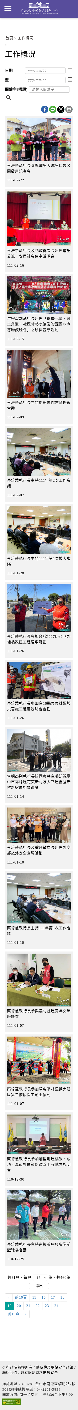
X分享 (60, 109)
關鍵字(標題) (16, 89)
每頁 (28, 1277)
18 (62, 1297)
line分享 (52, 109)
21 (28, 1306)
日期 (9, 71)
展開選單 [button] (8, 8)
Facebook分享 (44, 109)
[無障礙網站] (11, 1403)
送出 (39, 1286)
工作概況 (25, 38)
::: (6, 45)
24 (56, 1306)
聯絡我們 (9, 1373)
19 (9, 1306)
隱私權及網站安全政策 (54, 1367)
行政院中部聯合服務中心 (39, 8)
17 (53, 1297)
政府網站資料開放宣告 (39, 1373)
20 (19, 1306)
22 (38, 1306)
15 (34, 1297)
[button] (70, 70)
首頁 (9, 38)
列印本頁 (69, 109)
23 (47, 1306)
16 (44, 1297)
